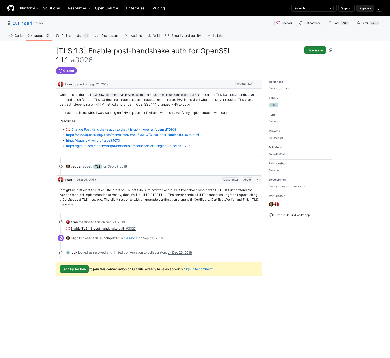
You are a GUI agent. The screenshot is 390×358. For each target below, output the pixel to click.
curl (17, 23)
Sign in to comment (198, 269)
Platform (27, 8)
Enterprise (135, 8)
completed (111, 238)
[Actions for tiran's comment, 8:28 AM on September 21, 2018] (257, 180)
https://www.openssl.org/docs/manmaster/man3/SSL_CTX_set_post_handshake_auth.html (132, 135)
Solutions (51, 8)
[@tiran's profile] (60, 84)
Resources (77, 8)
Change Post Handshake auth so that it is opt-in (124, 129)
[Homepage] (10, 8)
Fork (341, 23)
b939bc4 (131, 238)
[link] (74, 166)
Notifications (312, 23)
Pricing (159, 8)
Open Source (106, 8)
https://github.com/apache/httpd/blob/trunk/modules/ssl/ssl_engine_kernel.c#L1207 (128, 146)
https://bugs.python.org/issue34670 (93, 140)
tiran (68, 84)
